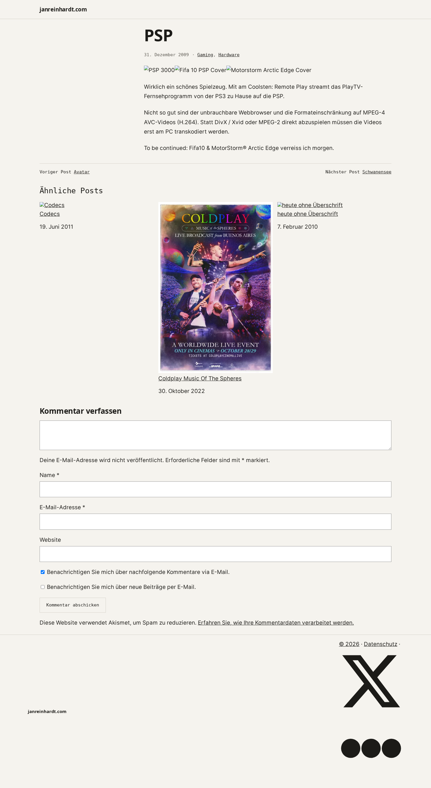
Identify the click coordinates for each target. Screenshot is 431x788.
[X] (371, 711)
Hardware (229, 54)
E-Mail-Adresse (62, 507)
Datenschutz (380, 644)
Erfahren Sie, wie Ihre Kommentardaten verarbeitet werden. (276, 622)
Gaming (205, 54)
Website (50, 539)
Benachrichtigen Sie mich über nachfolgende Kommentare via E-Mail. (138, 572)
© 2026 (349, 644)
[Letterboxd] (371, 778)
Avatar (82, 172)
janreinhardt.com (63, 9)
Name (50, 475)
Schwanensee (376, 172)
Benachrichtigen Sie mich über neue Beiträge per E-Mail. (121, 587)
